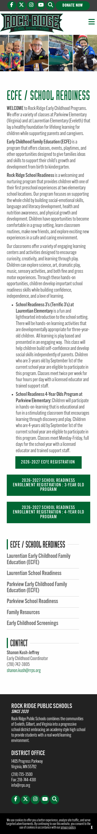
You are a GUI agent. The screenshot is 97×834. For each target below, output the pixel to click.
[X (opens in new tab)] (21, 5)
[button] (50, 5)
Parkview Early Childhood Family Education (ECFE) (37, 588)
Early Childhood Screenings (32, 623)
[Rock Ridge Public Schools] (32, 23)
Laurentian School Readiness (34, 573)
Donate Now (72, 6)
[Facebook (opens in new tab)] (11, 5)
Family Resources (23, 613)
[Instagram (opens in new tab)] (31, 5)
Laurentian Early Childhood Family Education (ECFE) (38, 559)
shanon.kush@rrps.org (24, 670)
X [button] (91, 827)
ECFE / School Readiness (37, 544)
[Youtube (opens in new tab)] (40, 5)
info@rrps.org (20, 785)
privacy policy (68, 827)
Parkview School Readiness (32, 602)
